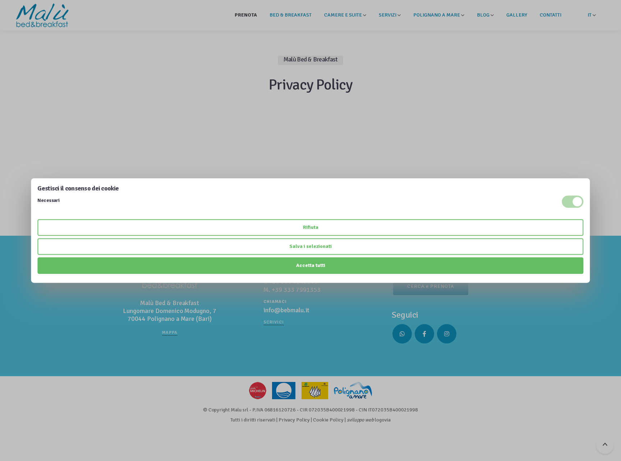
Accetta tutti (310, 265)
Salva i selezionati (310, 246)
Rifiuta (310, 227)
